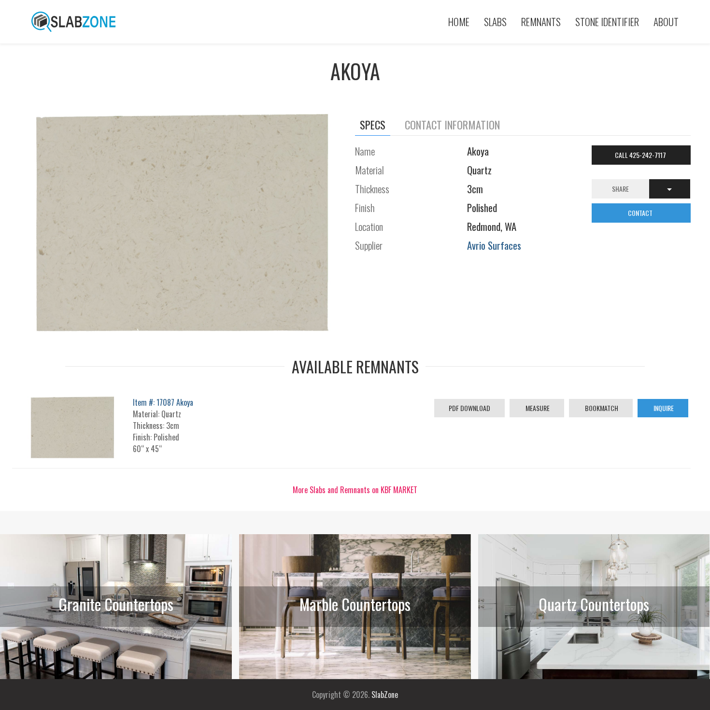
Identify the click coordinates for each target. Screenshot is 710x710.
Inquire (663, 408)
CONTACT (641, 213)
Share (620, 189)
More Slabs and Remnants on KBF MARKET (355, 490)
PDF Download (469, 408)
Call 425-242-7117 (641, 155)
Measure (537, 408)
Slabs (495, 21)
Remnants (541, 21)
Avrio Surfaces (494, 245)
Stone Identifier (607, 21)
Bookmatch (600, 408)
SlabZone (384, 694)
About (666, 21)
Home (458, 21)
